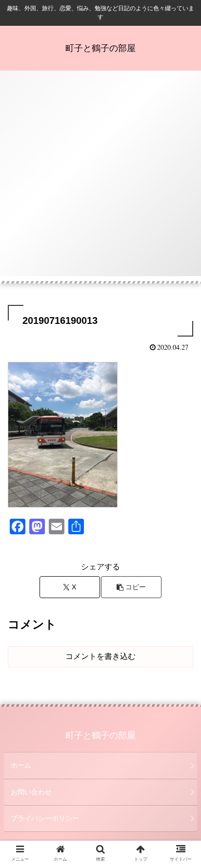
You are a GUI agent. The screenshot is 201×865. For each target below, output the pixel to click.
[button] (131, 587)
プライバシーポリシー (45, 818)
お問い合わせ (31, 792)
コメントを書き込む (100, 656)
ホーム (21, 765)
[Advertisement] (100, 175)
